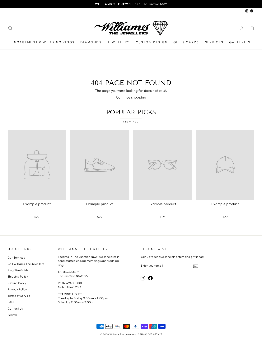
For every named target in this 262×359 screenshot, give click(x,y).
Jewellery (118, 42)
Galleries (239, 42)
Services (214, 42)
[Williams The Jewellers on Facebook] (150, 278)
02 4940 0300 (72, 283)
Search (12, 315)
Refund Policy (17, 283)
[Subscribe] (195, 266)
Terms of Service (19, 295)
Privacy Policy (17, 289)
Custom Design (152, 42)
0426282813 (73, 287)
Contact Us (15, 308)
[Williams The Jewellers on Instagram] (143, 278)
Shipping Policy (18, 276)
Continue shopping (131, 97)
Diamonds (91, 42)
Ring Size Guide (18, 270)
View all (131, 121)
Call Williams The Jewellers (26, 264)
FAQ (11, 302)
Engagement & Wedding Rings (43, 42)
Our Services (16, 257)
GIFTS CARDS (186, 42)
